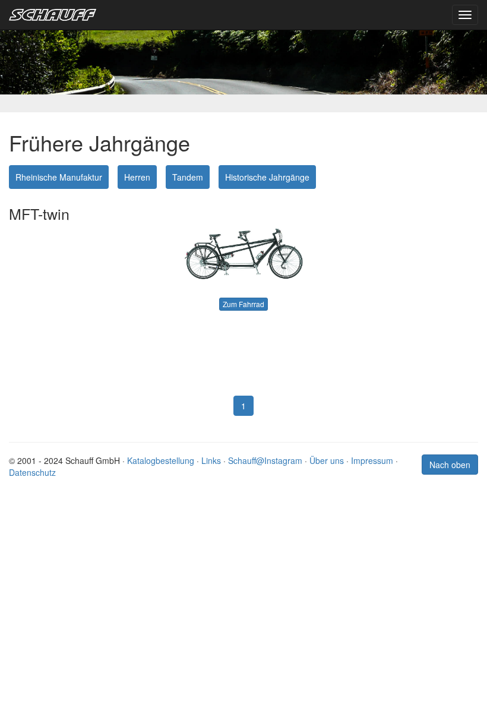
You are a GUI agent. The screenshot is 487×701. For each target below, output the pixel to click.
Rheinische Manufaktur (58, 177)
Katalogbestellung (160, 460)
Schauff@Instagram (265, 460)
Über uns (326, 460)
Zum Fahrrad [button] (243, 304)
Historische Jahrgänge (267, 177)
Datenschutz (32, 472)
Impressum (372, 460)
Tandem (187, 177)
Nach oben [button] (449, 465)
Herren (137, 177)
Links (211, 460)
